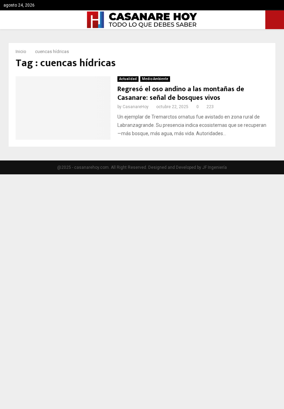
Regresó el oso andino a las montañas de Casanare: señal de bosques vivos (180, 93)
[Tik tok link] (279, 5)
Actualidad (128, 79)
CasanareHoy (136, 106)
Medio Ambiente (155, 79)
